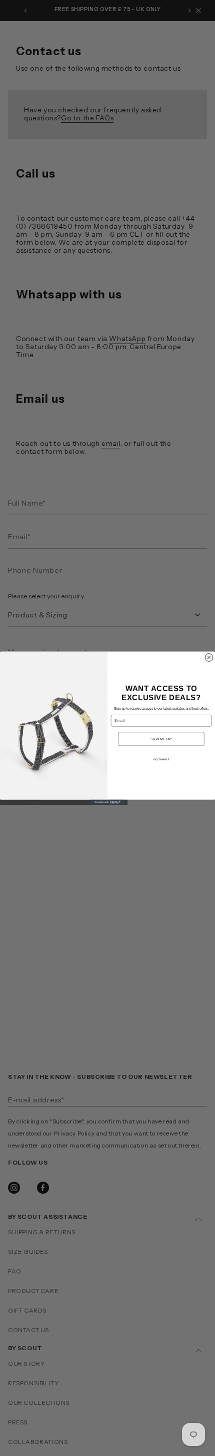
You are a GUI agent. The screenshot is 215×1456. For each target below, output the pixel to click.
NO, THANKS (161, 759)
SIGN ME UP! (161, 738)
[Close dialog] (208, 657)
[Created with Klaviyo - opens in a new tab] (107, 801)
